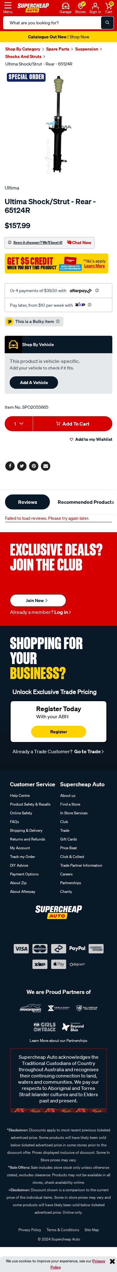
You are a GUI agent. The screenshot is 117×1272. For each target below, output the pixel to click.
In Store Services (74, 813)
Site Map (92, 1229)
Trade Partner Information (81, 865)
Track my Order (22, 856)
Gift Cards (68, 839)
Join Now (35, 600)
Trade (64, 830)
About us (68, 795)
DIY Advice (19, 865)
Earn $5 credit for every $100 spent (58, 37)
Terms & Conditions (62, 1229)
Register (58, 732)
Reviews (27, 502)
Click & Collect (72, 856)
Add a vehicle (34, 382)
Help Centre (20, 795)
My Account (20, 847)
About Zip (18, 882)
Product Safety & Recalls (30, 804)
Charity (66, 891)
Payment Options (24, 874)
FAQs (14, 821)
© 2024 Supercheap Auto (58, 1239)
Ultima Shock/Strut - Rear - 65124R (38, 64)
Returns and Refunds (27, 839)
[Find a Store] (81, 5)
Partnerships (70, 882)
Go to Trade (87, 751)
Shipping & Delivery (26, 830)
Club (64, 821)
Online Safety (21, 813)
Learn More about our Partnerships (58, 1040)
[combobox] (19, 423)
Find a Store (70, 804)
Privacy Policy (29, 1229)
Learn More (94, 265)
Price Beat (68, 847)
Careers (66, 874)
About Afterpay (22, 891)
